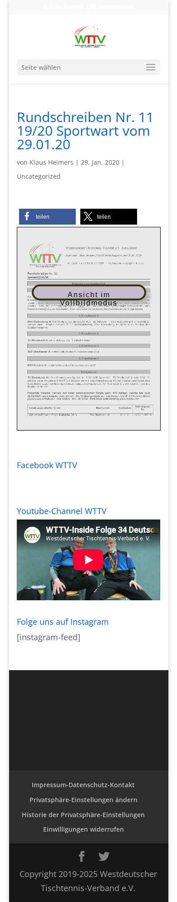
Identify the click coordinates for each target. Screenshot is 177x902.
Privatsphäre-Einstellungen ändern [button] (84, 799)
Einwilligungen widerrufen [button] (83, 829)
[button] (47, 217)
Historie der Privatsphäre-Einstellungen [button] (83, 814)
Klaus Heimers (52, 162)
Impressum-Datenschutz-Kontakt (83, 784)
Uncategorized (39, 176)
